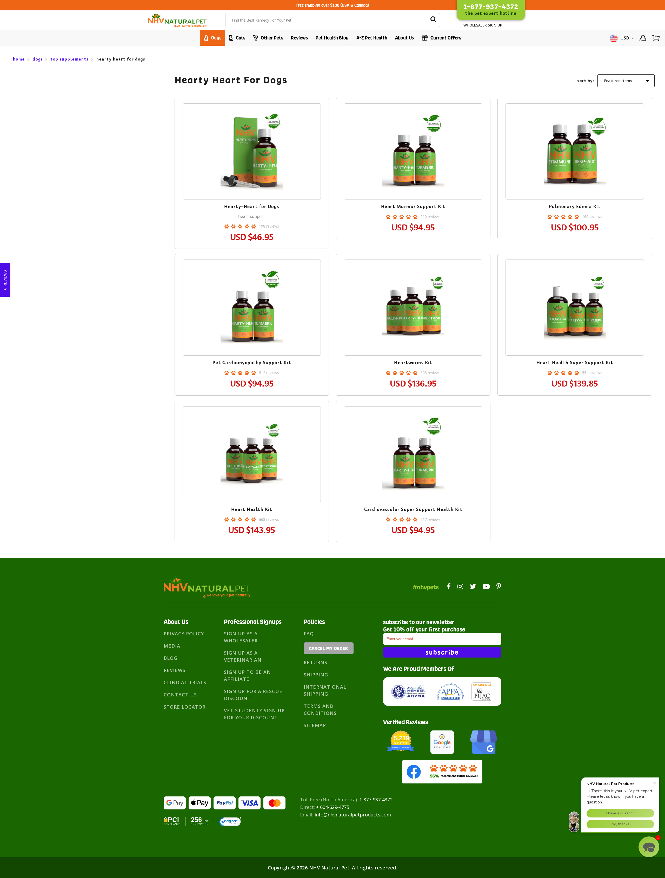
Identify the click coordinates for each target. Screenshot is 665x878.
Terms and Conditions (320, 709)
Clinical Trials (185, 682)
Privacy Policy (184, 633)
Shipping (316, 674)
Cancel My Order (328, 648)
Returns (315, 662)
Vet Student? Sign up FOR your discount (254, 714)
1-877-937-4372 (376, 799)
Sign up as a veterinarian (243, 656)
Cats (240, 38)
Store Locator (184, 707)
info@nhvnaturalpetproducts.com (353, 815)
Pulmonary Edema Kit (575, 206)
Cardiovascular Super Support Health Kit (413, 509)
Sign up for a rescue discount (253, 694)
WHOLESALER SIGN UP (482, 25)
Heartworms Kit (413, 363)
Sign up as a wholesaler (241, 637)
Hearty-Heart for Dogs (251, 206)
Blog (170, 658)
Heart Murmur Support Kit (413, 206)
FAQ (309, 633)
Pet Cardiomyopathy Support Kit (251, 363)
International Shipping (325, 690)
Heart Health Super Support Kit (574, 363)
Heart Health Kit (251, 509)
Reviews (299, 38)
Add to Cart (251, 166)
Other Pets (271, 38)
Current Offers (445, 38)
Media (172, 646)
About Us (404, 38)
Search (433, 20)
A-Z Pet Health (371, 38)
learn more (252, 152)
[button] (649, 846)
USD (625, 38)
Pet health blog (332, 38)
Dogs (215, 38)
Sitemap (315, 725)
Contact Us (180, 694)
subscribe (442, 652)
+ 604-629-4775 (332, 807)
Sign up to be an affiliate (247, 675)
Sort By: (585, 80)
